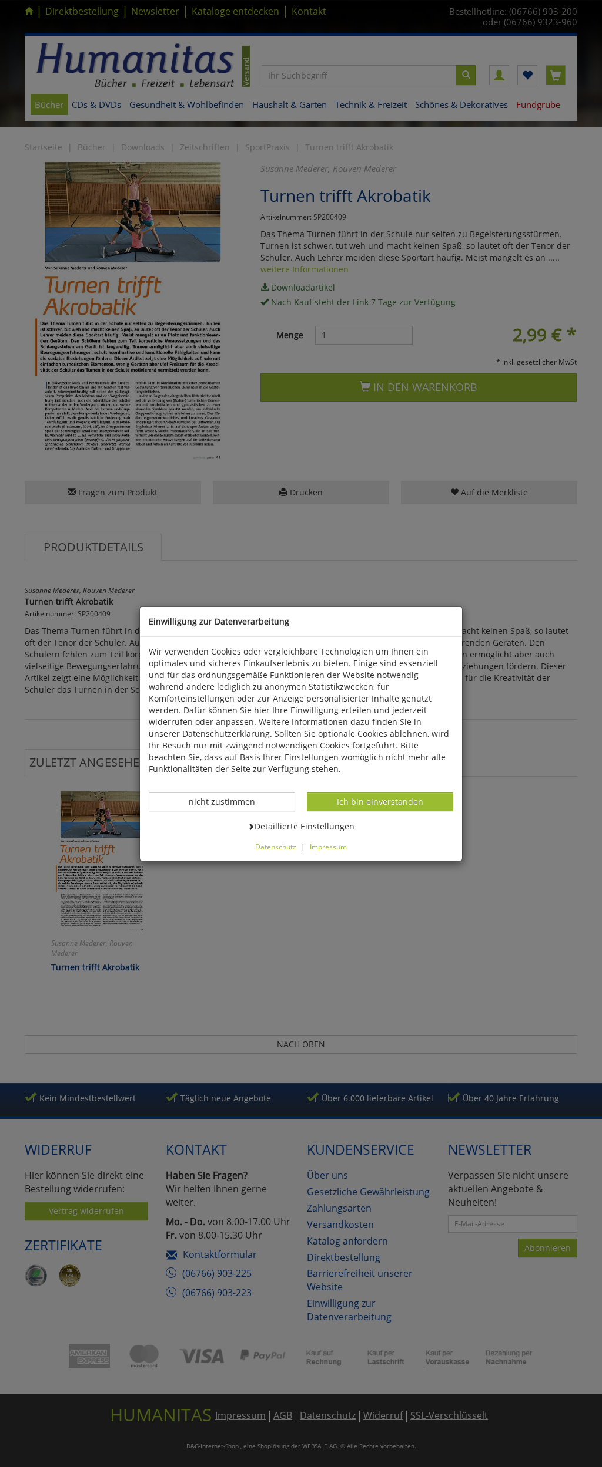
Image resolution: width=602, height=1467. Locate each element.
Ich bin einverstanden (379, 801)
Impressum (328, 846)
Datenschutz (275, 846)
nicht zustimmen (228, 801)
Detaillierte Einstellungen (304, 826)
